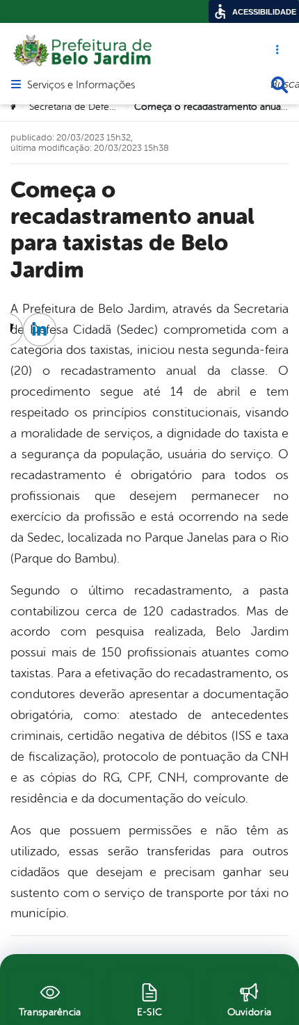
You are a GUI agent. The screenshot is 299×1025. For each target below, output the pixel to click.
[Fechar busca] (279, 85)
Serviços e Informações (81, 85)
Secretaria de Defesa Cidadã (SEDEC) (109, 107)
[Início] (14, 107)
